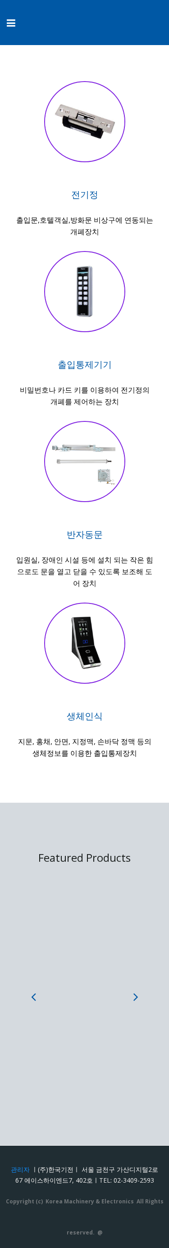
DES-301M (84, 935)
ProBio (85, 1038)
